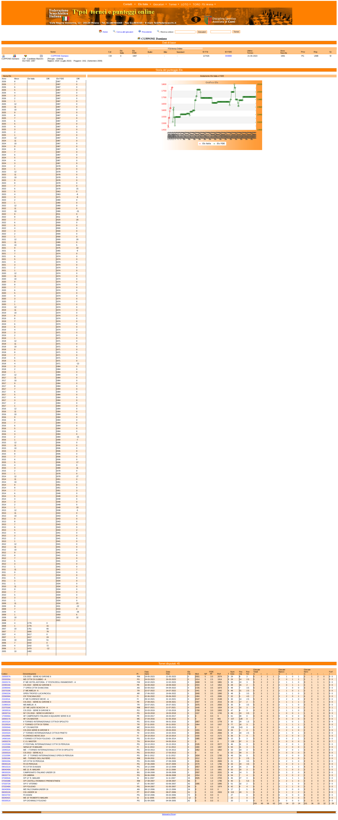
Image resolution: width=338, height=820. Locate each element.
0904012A (6, 764)
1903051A (6, 710)
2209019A (6, 685)
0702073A (6, 784)
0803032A (6, 772)
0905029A (6, 761)
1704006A (6, 716)
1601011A (6, 722)
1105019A (6, 758)
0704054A (6, 778)
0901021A (6, 767)
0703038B (6, 781)
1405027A (6, 741)
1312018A (6, 744)
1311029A (6, 747)
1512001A (6, 724)
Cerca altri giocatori (125, 32)
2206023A (6, 693)
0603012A (6, 792)
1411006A (6, 736)
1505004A (6, 727)
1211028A (6, 755)
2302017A (6, 682)
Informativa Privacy (169, 814)
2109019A (6, 702)
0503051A (6, 801)
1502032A (6, 733)
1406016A (6, 738)
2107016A (6, 707)
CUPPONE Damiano (59, 56)
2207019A (6, 691)
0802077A (6, 775)
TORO (196, 4)
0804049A (6, 770)
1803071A (6, 713)
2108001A (6, 705)
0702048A (6, 786)
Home (105, 32)
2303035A (6, 679)
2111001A (6, 699)
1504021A (6, 730)
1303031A (6, 753)
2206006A (6, 696)
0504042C (6, 798)
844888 (228, 56)
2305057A (6, 676)
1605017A (6, 719)
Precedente (147, 32)
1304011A (6, 750)
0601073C (6, 795)
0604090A (6, 789)
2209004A (6, 688)
